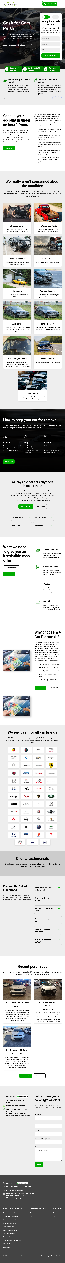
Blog (54, 1216)
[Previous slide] (54, 98)
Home (5, 45)
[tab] (4, 98)
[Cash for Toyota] (20, 842)
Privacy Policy (45, 1256)
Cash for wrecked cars (10, 1213)
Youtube (28, 1256)
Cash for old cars (8, 1226)
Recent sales (25, 1076)
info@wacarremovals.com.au (16, 1106)
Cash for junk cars (9, 1233)
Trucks (32, 1216)
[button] (60, 4)
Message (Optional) (41, 1147)
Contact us (56, 1220)
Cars (31, 1213)
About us (56, 1213)
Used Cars (6, 1247)
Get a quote (41, 506)
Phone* (37, 1123)
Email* (37, 1131)
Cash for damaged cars (10, 1230)
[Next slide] (60, 98)
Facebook (21, 1256)
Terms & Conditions (56, 1256)
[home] (10, 4)
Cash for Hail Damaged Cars (12, 1240)
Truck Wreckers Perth (10, 1216)
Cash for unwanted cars (11, 1220)
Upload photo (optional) (42, 1139)
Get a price (9, 148)
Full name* (38, 1115)
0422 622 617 (10, 1183)
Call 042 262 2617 (11, 568)
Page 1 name (12, 45)
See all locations (25, 506)
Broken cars (7, 1244)
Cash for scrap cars (9, 1223)
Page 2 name (21, 45)
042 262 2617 (54, 688)
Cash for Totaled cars (10, 1237)
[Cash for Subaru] (26, 835)
